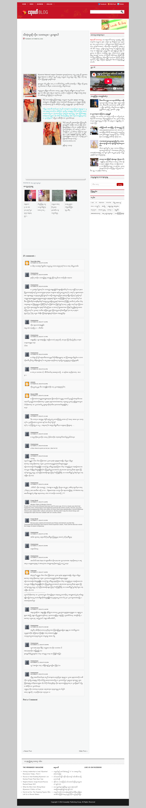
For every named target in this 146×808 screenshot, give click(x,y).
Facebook (103, 4)
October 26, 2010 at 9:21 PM (39, 369)
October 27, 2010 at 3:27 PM (39, 534)
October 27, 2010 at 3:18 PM (39, 502)
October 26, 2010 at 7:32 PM (39, 322)
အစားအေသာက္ (95, 213)
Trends (101, 202)
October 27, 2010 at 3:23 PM (39, 520)
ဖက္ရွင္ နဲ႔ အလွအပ (113, 206)
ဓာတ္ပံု (104, 206)
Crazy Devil (34, 500)
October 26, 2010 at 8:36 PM (39, 354)
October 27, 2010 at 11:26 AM (39, 484)
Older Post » (83, 751)
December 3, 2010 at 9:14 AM (39, 674)
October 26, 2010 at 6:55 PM (39, 286)
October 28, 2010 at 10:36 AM (39, 627)
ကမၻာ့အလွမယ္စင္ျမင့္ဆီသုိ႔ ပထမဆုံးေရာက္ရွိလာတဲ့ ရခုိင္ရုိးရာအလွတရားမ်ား (112, 143)
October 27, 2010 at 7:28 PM (39, 572)
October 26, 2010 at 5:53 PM (39, 263)
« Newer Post (27, 751)
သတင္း (109, 210)
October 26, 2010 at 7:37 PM (39, 336)
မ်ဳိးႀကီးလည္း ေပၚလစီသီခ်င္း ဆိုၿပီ (112, 100)
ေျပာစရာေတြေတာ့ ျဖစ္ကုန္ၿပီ (100, 114)
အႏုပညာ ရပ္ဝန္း (36, 183)
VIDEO (31, 4)
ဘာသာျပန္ (101, 210)
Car (92, 202)
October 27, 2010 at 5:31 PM (39, 557)
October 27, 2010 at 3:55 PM (39, 545)
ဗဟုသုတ (93, 210)
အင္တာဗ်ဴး (116, 210)
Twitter (122, 4)
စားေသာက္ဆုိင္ (95, 206)
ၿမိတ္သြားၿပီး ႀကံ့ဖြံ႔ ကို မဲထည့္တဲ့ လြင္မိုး (112, 127)
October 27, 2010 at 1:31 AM (39, 416)
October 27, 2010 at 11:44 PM (39, 609)
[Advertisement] (55, 58)
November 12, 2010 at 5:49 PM (39, 644)
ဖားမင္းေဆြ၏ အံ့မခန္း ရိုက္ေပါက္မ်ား (112, 159)
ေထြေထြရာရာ (119, 213)
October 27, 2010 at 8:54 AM (39, 445)
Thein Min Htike (35, 261)
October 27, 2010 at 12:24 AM (39, 395)
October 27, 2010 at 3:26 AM (39, 434)
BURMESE (40, 4)
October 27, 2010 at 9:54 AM (39, 456)
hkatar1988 (34, 394)
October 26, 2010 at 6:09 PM (39, 274)
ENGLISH (49, 4)
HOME (24, 4)
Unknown (33, 571)
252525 (32, 382)
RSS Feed (113, 4)
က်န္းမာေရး (117, 202)
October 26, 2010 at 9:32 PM (39, 383)
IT (96, 202)
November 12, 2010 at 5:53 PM (39, 662)
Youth (108, 202)
